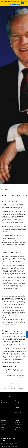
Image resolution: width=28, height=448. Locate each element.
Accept (22, 3)
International (4, 424)
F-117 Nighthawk (14, 384)
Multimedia (17, 427)
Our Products (4, 405)
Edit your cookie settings (14, 4)
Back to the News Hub (6, 189)
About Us (17, 415)
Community (17, 405)
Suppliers (3, 429)
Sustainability (18, 412)
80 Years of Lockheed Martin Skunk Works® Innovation (14, 389)
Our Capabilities (4, 402)
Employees (3, 422)
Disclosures (17, 429)
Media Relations (18, 424)
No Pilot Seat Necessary (14, 386)
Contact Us (17, 422)
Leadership (17, 407)
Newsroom (17, 410)
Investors (3, 427)
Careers (17, 402)
